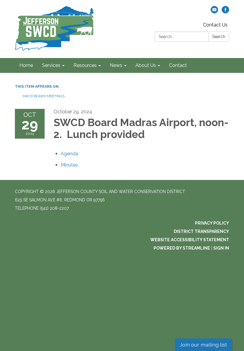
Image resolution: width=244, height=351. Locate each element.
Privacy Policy (212, 223)
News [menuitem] (116, 65)
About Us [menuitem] (145, 65)
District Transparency (201, 231)
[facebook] (225, 12)
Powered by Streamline (182, 248)
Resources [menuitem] (85, 65)
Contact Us (215, 25)
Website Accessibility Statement (189, 239)
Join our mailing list (203, 344)
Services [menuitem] (51, 65)
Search (218, 36)
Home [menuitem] (26, 65)
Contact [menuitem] (178, 65)
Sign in (221, 248)
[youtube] (214, 12)
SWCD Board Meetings (43, 96)
